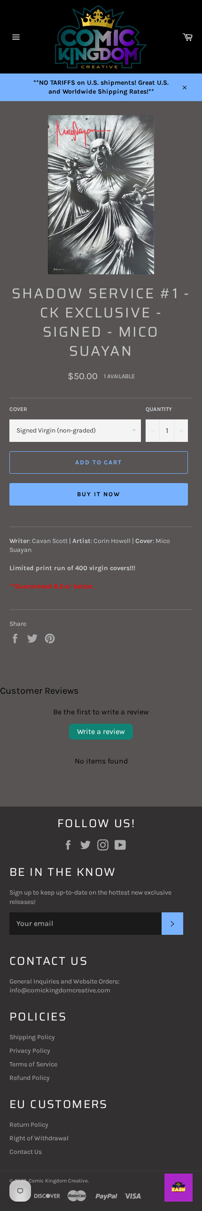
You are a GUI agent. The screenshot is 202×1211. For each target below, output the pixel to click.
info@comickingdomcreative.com (59, 990)
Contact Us (25, 1152)
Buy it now (98, 494)
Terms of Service (33, 1064)
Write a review (101, 731)
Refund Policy (29, 1078)
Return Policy (28, 1125)
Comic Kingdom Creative (58, 1181)
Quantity (159, 409)
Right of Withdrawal (39, 1138)
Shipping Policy (32, 1037)
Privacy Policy (29, 1051)
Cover (18, 409)
